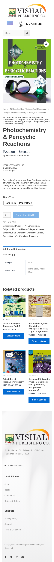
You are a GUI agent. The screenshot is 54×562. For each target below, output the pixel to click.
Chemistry (18, 121)
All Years (30, 119)
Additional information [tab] (14, 249)
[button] (46, 44)
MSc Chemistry (21, 236)
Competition (38, 121)
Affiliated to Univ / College (21, 109)
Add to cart (26, 215)
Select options (13, 336)
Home (5, 109)
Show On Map (15, 465)
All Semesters (21, 117)
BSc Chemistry (19, 233)
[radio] (10, 203)
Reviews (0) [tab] (9, 254)
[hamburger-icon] (10, 23)
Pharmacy (18, 123)
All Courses (8, 117)
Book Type (8, 197)
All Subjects (34, 117)
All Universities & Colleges (23, 118)
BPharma (39, 119)
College (28, 121)
